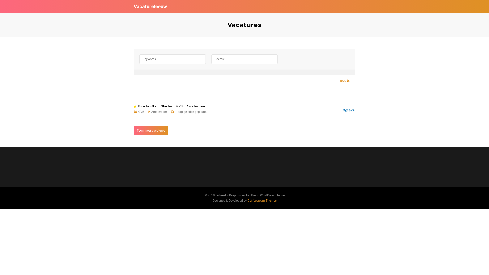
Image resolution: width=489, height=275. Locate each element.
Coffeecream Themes (262, 200)
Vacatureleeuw (150, 6)
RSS (343, 81)
